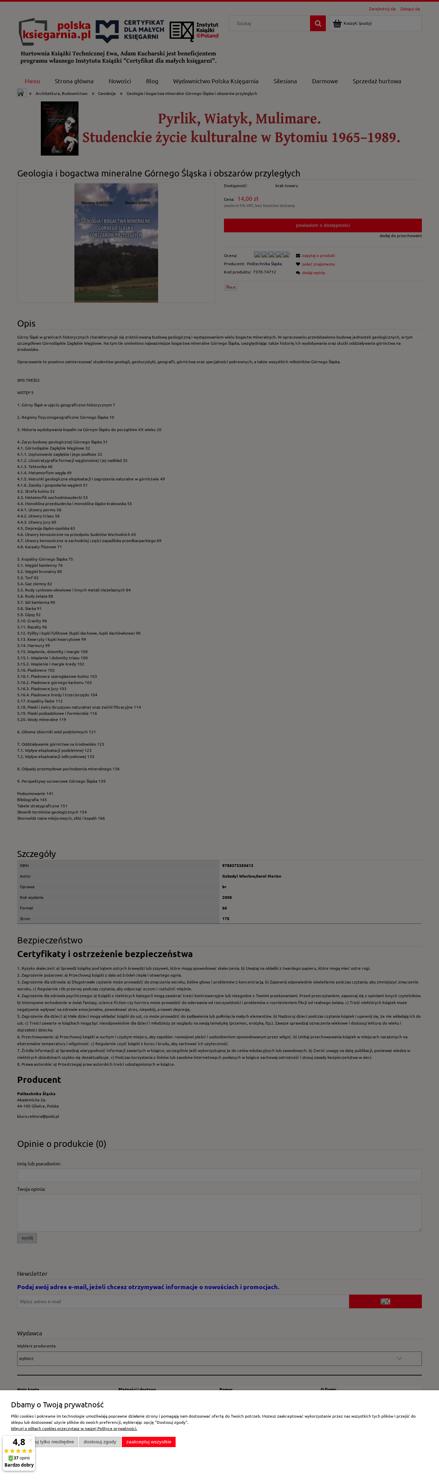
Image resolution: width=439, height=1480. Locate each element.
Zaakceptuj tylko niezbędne (44, 1441)
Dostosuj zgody (100, 1441)
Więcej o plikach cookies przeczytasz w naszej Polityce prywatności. (74, 1428)
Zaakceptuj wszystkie (148, 1441)
